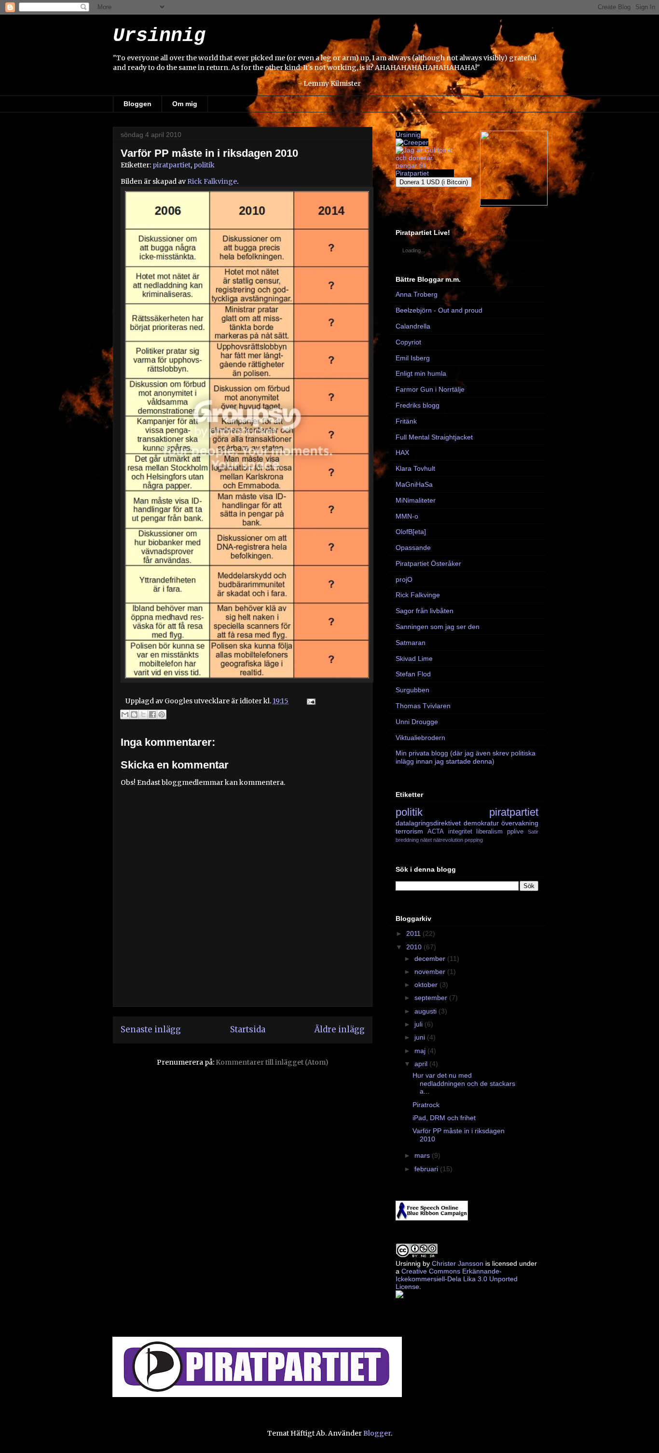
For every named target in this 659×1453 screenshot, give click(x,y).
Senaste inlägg (151, 1029)
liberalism (489, 831)
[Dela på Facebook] (152, 714)
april (421, 1064)
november (430, 971)
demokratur (481, 823)
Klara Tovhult (415, 468)
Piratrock (425, 1105)
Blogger (377, 1433)
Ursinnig (159, 36)
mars (423, 1155)
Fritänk (406, 421)
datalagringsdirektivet (428, 823)
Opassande (413, 547)
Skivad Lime (414, 658)
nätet (426, 840)
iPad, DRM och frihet (444, 1118)
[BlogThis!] (134, 714)
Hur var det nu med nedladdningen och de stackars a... (463, 1083)
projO (404, 579)
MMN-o (407, 516)
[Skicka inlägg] (309, 701)
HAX (402, 452)
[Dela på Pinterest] (161, 714)
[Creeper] (412, 142)
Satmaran (411, 642)
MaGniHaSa (414, 484)
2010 (415, 947)
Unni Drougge (417, 722)
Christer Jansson (457, 1263)
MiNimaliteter (416, 500)
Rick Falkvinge (212, 181)
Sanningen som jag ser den (438, 627)
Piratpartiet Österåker (428, 563)
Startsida (247, 1029)
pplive (515, 831)
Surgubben (412, 690)
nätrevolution (448, 840)
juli (419, 1024)
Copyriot (408, 342)
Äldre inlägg (340, 1029)
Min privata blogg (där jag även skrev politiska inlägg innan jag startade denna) (465, 757)
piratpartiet (171, 165)
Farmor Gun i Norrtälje (430, 389)
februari (427, 1169)
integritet (460, 831)
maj (420, 1051)
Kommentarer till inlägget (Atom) (272, 1062)
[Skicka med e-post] (125, 714)
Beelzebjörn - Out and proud (439, 310)
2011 (414, 933)
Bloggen (137, 104)
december (430, 958)
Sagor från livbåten (424, 611)
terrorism (409, 831)
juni (420, 1037)
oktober (426, 984)
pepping (474, 840)
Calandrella (413, 326)
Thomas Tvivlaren (423, 706)
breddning (407, 840)
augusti (426, 1011)
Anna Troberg (417, 294)
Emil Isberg (413, 358)
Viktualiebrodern (420, 737)
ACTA (435, 831)
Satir (533, 832)
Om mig (184, 104)
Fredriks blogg (417, 405)
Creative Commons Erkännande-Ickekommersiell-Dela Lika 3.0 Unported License (457, 1278)
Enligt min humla (421, 373)
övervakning (519, 823)
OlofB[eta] (411, 531)
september (431, 997)
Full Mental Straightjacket (434, 437)
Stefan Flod (413, 674)
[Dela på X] (143, 714)
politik (204, 165)
